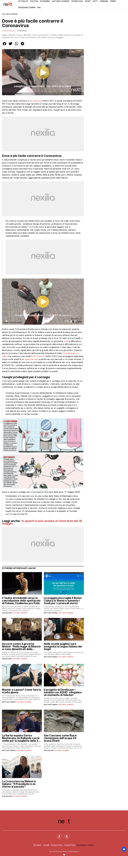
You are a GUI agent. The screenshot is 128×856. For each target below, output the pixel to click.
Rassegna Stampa (26, 7)
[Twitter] (65, 835)
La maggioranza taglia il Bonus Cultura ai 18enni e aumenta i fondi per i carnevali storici (63, 601)
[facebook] (4, 45)
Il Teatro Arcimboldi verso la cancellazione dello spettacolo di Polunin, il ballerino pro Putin (21, 601)
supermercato (31, 359)
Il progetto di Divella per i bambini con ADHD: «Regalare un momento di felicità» (63, 692)
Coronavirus (36, 101)
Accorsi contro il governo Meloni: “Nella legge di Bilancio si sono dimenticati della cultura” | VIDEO (21, 646)
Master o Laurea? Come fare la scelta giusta (21, 691)
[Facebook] (58, 835)
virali (66, 341)
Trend (113, 1)
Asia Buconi (7, 613)
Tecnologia (77, 1)
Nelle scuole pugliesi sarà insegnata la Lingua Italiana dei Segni (63, 646)
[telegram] (22, 45)
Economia (45, 1)
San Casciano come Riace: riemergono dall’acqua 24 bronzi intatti (60, 738)
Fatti (95, 1)
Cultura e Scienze (60, 1)
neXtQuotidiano (8, 31)
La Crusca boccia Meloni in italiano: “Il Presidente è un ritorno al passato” (19, 784)
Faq (39, 7)
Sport (88, 1)
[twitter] (10, 45)
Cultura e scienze (9, 14)
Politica (34, 1)
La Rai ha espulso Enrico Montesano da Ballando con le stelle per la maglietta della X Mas (21, 738)
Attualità (23, 1)
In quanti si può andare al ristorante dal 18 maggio (42, 522)
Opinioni (104, 1)
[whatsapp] (16, 45)
